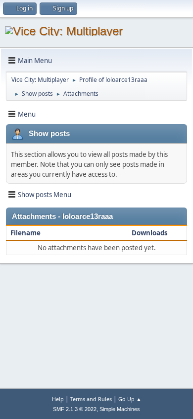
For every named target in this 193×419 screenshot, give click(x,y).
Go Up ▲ (130, 399)
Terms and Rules (91, 399)
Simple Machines (119, 409)
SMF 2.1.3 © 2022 (74, 409)
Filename (26, 232)
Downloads (150, 232)
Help (58, 399)
